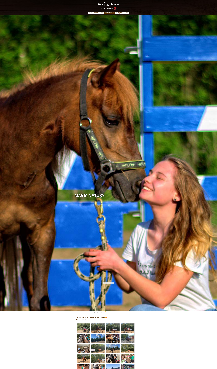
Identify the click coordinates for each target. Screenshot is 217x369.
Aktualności (84, 312)
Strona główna (78, 312)
